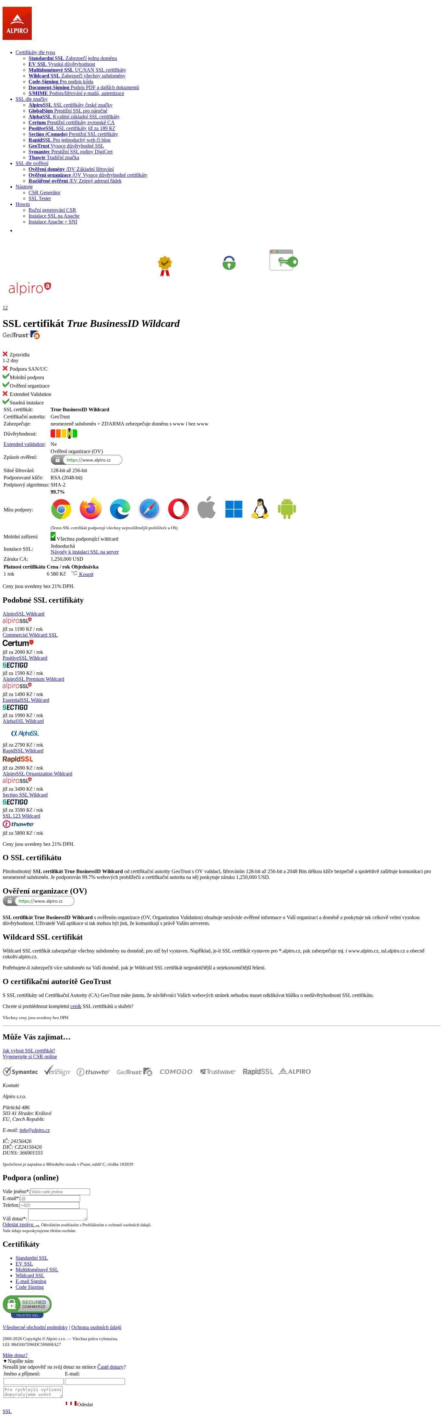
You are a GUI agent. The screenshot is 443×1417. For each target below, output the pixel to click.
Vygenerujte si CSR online (30, 1056)
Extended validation (24, 444)
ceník (75, 1006)
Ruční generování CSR (52, 210)
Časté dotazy (110, 1367)
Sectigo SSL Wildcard (25, 795)
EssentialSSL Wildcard (26, 700)
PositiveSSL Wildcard (25, 658)
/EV (75, 181)
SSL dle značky (32, 99)
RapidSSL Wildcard (23, 750)
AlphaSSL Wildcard (23, 721)
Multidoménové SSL (37, 1269)
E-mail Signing (31, 1281)
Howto (23, 204)
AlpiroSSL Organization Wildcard (37, 773)
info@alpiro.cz (34, 1130)
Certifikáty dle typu (35, 52)
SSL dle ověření (32, 163)
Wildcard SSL (30, 1275)
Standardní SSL (32, 1258)
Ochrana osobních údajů (96, 1327)
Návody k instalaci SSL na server (85, 552)
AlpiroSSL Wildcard (23, 614)
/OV (88, 175)
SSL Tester (40, 198)
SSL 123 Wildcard (21, 816)
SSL (7, 1411)
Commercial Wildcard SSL (30, 635)
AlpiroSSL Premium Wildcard (33, 679)
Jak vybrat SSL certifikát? (29, 1050)
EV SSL (24, 1264)
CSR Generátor (44, 192)
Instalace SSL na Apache (54, 216)
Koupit (85, 574)
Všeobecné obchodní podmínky (35, 1327)
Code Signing (30, 1287)
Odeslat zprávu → (21, 1224)
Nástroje (24, 186)
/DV (71, 169)
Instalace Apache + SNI (53, 221)
